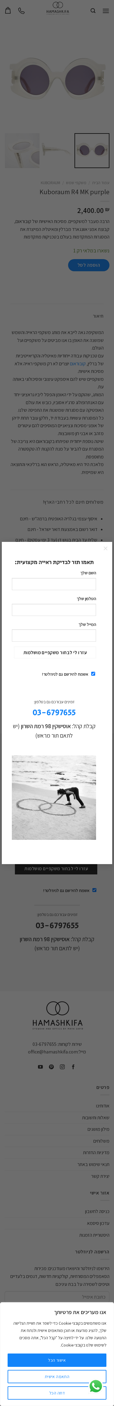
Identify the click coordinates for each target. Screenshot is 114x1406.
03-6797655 (54, 713)
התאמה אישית (57, 1376)
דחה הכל (57, 1393)
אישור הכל (57, 1360)
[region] (57, 1354)
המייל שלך (87, 624)
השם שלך (88, 573)
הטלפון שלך (86, 598)
